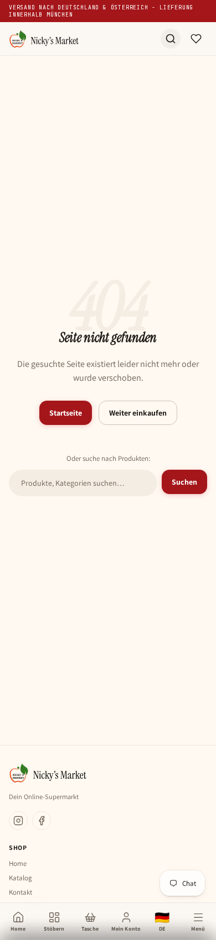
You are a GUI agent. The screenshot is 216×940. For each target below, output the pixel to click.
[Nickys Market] (44, 39)
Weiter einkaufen (138, 413)
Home (18, 863)
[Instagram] (18, 820)
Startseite (65, 413)
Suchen (184, 482)
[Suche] (171, 39)
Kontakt (20, 892)
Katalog (20, 878)
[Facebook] (41, 820)
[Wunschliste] (196, 39)
